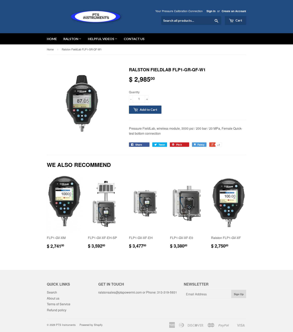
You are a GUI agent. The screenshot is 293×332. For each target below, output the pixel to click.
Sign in (210, 11)
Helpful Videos (101, 39)
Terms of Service (58, 304)
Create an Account (234, 11)
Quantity (134, 92)
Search (52, 292)
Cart (238, 20)
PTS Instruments (66, 325)
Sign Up (239, 294)
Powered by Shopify (91, 325)
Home (52, 39)
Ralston (71, 39)
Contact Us (134, 39)
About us (53, 298)
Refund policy (56, 310)
